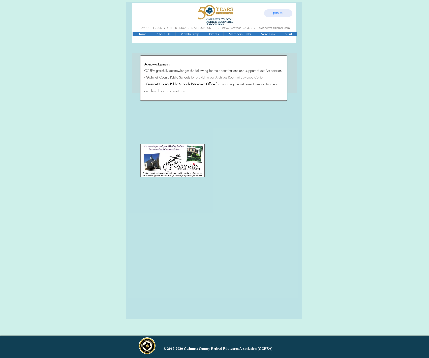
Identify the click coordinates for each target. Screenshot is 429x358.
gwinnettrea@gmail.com (274, 28)
